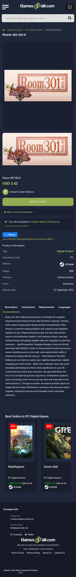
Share (11, 234)
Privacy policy (33, 553)
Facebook (17, 534)
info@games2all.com (19, 528)
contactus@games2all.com (22, 519)
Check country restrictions (16, 226)
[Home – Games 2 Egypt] (3, 30)
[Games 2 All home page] (38, 540)
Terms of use (17, 553)
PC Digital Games (34, 30)
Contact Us (59, 553)
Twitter (31, 534)
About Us (47, 553)
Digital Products (15, 30)
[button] (69, 18)
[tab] (11, 307)
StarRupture (16, 466)
